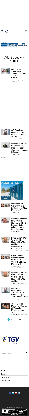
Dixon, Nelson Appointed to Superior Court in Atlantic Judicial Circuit (18, 73)
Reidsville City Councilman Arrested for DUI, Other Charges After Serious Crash (19, 292)
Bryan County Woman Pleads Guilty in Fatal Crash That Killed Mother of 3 (18, 259)
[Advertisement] (14, 14)
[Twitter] (13, 393)
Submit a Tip (5, 377)
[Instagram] (19, 393)
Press (14, 138)
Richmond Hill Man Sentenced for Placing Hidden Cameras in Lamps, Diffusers (19, 147)
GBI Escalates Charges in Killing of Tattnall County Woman (18, 133)
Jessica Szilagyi (16, 80)
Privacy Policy (5, 380)
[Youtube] (16, 393)
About (3, 371)
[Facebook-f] (10, 393)
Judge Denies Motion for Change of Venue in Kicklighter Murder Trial (19, 307)
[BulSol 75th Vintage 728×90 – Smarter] (14, 44)
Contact (3, 374)
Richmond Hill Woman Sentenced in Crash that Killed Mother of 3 (19, 206)
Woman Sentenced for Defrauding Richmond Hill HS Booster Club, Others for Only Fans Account (19, 223)
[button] (26, 353)
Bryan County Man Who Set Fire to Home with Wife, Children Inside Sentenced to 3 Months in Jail (19, 243)
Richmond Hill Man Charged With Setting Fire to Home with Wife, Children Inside (19, 276)
